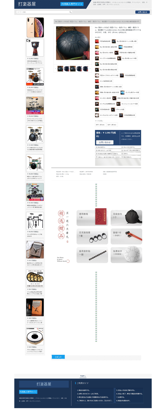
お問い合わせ (142, 12)
